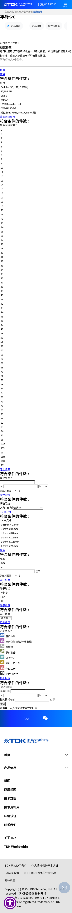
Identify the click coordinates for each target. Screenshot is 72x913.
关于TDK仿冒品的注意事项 (40, 873)
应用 (2, 74)
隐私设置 (10, 880)
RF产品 (22, 11)
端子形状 (5, 579)
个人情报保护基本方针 (44, 865)
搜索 (2, 70)
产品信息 (13, 11)
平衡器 (29, 11)
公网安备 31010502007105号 (24, 898)
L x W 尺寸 (5, 512)
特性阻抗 (5, 495)
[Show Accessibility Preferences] (10, 903)
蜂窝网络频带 (7, 116)
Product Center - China (47, 4)
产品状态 (5, 622)
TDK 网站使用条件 (16, 865)
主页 (7, 11)
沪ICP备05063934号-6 (32, 893)
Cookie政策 (12, 873)
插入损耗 (5, 678)
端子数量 (5, 605)
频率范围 (5, 691)
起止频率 (5, 469)
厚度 (2, 550)
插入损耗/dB (7, 699)
